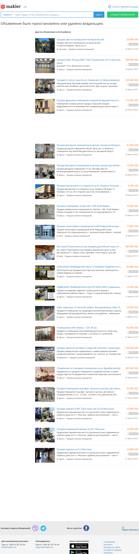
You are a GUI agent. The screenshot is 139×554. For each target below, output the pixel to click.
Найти (99, 14)
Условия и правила (113, 550)
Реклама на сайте (112, 547)
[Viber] (35, 528)
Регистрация (132, 6)
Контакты (108, 544)
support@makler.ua (44, 547)
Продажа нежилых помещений (81, 49)
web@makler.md (8, 547)
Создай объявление (122, 14)
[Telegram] (43, 528)
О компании (109, 542)
